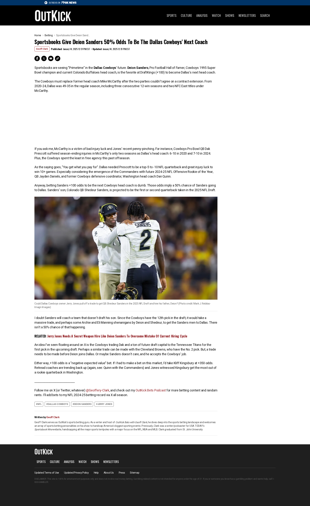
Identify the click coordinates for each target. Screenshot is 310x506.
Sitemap (134, 472)
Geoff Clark (42, 49)
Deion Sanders (82, 404)
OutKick (53, 15)
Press (122, 472)
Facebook (37, 58)
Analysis (202, 15)
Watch (216, 15)
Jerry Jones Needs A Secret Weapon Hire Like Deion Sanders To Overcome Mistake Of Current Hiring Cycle (117, 336)
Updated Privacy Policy (76, 472)
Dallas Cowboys (58, 404)
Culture (186, 15)
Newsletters (247, 15)
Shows (229, 15)
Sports (172, 15)
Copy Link (57, 58)
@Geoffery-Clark (97, 390)
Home (37, 35)
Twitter (44, 58)
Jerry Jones (105, 404)
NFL (39, 404)
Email (50, 58)
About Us (109, 472)
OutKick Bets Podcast (151, 390)
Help (96, 472)
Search (265, 15)
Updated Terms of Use (46, 472)
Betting (49, 35)
